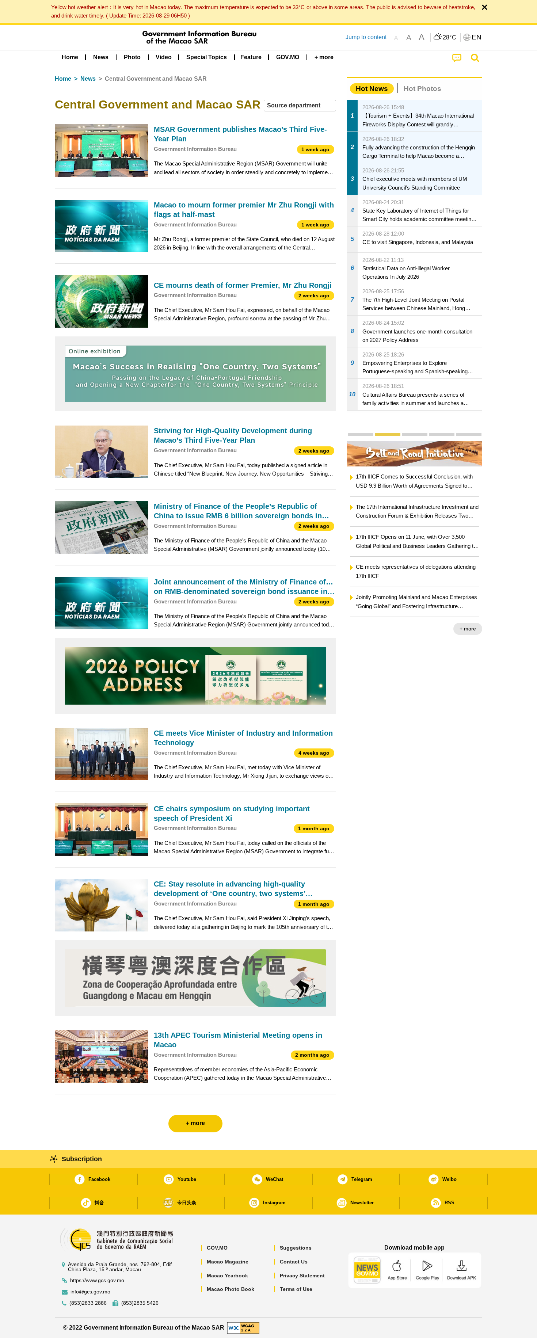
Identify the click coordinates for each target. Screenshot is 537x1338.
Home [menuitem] (70, 57)
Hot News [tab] (372, 88)
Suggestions (296, 1248)
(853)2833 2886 (88, 1303)
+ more (380, 629)
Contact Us (294, 1262)
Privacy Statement (302, 1275)
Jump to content (366, 37)
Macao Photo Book (230, 1289)
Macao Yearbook (227, 1275)
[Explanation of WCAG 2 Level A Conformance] (243, 1327)
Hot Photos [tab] (422, 88)
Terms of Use (296, 1289)
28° (450, 38)
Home (63, 79)
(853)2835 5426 (140, 1303)
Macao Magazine (227, 1262)
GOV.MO (217, 1248)
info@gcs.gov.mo (90, 1292)
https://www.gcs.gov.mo (97, 1280)
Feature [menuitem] (251, 57)
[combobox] (300, 105)
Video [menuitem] (164, 57)
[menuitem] (101, 57)
